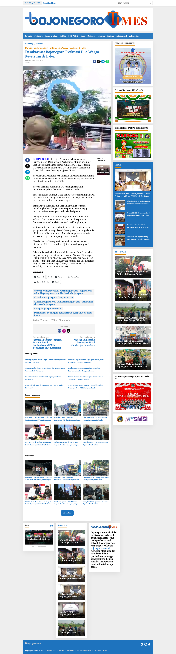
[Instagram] (64, 331)
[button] (151, 3)
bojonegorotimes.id (100, 548)
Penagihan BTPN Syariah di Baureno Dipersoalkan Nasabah (95, 443)
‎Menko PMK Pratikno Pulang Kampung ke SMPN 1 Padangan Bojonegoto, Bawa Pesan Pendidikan (103, 168)
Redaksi (61, 650)
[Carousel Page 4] (106, 172)
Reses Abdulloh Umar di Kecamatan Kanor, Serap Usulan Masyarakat (44, 386)
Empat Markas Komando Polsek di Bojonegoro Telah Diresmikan (43, 378)
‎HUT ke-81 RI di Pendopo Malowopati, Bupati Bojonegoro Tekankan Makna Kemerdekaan (38, 443)
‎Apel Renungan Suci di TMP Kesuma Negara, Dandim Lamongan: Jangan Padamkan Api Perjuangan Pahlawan (66, 443)
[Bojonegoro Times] (88, 19)
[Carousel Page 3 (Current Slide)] (103, 172)
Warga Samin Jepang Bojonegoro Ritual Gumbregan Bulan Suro (83, 341)
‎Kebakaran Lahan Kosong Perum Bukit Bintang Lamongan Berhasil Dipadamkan (95, 418)
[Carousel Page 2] (100, 172)
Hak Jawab (97, 650)
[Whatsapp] (107, 61)
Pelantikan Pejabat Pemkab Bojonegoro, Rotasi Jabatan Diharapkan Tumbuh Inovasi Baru (86, 361)
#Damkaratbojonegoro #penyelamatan (53, 297)
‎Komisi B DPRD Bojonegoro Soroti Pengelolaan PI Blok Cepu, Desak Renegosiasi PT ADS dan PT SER (138, 214)
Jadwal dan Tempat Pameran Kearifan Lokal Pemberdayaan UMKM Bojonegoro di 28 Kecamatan (47, 342)
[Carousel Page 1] (98, 172)
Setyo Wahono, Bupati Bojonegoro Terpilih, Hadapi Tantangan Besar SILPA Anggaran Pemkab (85, 386)
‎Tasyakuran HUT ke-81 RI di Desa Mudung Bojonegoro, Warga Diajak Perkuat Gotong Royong (38, 537)
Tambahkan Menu (49, 3)
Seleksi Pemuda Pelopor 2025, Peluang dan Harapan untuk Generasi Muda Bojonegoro (45, 369)
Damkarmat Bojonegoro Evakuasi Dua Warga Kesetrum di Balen (55, 48)
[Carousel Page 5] (108, 172)
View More (67, 513)
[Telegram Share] (103, 61)
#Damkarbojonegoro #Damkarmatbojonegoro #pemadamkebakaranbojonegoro (63, 303)
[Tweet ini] (99, 61)
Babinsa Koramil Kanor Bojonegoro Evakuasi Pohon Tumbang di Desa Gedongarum (85, 378)
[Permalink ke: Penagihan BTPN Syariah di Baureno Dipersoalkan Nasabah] (96, 432)
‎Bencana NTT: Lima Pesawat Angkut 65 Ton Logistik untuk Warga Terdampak (38, 418)
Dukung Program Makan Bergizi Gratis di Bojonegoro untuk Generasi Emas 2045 (45, 361)
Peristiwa (27, 62)
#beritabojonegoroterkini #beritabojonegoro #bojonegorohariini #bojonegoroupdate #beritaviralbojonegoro (63, 292)
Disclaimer (70, 650)
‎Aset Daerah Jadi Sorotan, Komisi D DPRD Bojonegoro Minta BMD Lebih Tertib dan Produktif (132, 195)
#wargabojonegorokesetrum (48, 308)
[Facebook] (59, 331)
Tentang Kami (51, 650)
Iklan (105, 650)
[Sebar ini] (94, 61)
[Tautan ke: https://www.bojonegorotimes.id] (51, 525)
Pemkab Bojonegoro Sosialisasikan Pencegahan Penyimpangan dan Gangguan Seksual (84, 369)
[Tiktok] (68, 331)
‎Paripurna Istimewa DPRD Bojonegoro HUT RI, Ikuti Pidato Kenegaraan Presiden (138, 226)
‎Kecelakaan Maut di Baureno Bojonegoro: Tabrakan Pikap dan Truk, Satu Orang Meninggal (67, 418)
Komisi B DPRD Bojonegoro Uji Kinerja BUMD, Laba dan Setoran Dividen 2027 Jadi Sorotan (138, 238)
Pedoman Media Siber (84, 650)
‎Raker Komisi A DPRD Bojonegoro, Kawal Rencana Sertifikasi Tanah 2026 (138, 202)
